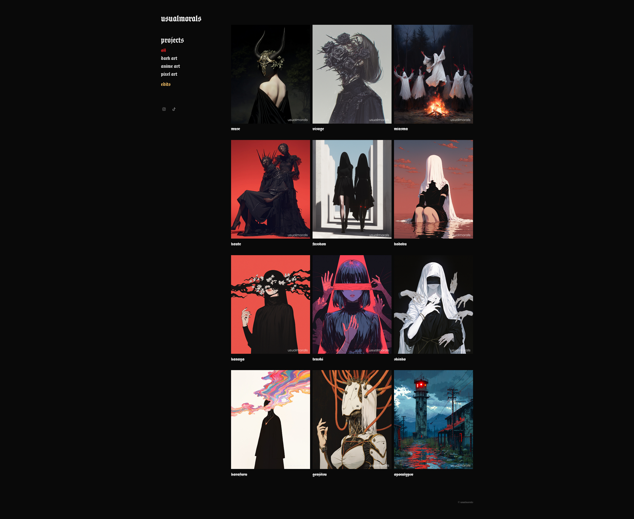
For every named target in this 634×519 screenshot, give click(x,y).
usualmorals (181, 18)
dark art (169, 58)
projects (172, 40)
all (163, 50)
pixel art (169, 74)
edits (166, 84)
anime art (170, 66)
